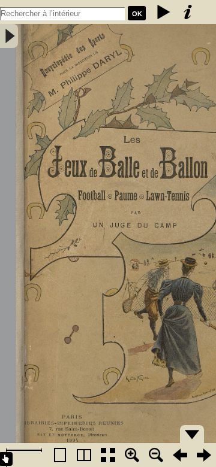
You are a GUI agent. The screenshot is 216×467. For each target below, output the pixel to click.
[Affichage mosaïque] (108, 455)
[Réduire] (156, 455)
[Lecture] (164, 12)
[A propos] (188, 12)
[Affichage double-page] (84, 455)
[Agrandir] (132, 455)
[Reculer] (180, 455)
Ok (137, 13)
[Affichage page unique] (60, 455)
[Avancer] (204, 455)
